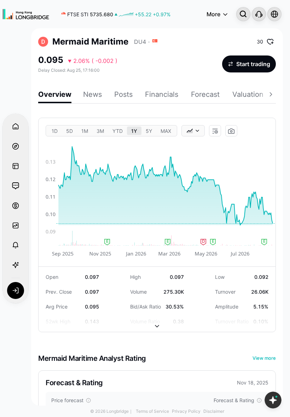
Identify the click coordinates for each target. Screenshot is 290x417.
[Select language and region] (274, 14)
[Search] (243, 14)
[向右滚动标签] (271, 95)
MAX (166, 131)
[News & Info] (15, 166)
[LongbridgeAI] (15, 265)
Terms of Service (152, 411)
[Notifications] (15, 245)
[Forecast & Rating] (259, 400)
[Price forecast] (88, 400)
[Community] (15, 185)
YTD (117, 131)
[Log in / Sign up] (15, 290)
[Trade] (15, 205)
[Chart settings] (215, 131)
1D (55, 131)
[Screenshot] (231, 131)
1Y (134, 131)
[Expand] (157, 320)
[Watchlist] (15, 225)
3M (100, 131)
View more (264, 358)
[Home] (26, 14)
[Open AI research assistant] (273, 400)
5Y (149, 131)
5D (69, 131)
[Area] (193, 130)
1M (84, 131)
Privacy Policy (186, 411)
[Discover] (15, 146)
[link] (115, 14)
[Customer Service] (259, 14)
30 (260, 42)
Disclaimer (213, 411)
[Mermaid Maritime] (43, 42)
